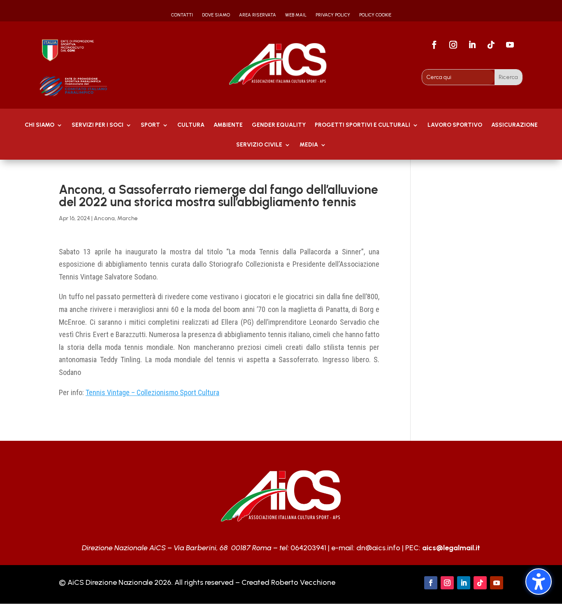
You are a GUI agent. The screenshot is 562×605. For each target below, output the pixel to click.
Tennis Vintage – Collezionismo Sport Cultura (152, 392)
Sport (150, 125)
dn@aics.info (378, 547)
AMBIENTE (228, 125)
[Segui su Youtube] (510, 45)
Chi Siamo (39, 125)
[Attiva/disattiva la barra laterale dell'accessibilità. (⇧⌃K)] (538, 581)
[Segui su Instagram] (453, 45)
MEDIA (309, 145)
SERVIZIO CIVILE (259, 145)
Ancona (104, 218)
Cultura (190, 125)
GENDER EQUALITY (279, 125)
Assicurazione (514, 125)
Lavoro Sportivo (454, 125)
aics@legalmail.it (451, 547)
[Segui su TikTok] (491, 45)
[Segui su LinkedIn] (472, 45)
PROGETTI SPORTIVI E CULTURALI (362, 125)
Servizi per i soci (97, 125)
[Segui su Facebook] (434, 45)
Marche (127, 218)
